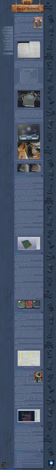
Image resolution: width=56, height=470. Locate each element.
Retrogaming (7, 41)
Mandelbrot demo (18, 375)
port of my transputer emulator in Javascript (26, 463)
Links (6, 46)
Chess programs (7, 33)
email (24, 440)
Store (6, 38)
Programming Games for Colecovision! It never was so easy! (11, 469)
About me (7, 49)
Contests (6, 35)
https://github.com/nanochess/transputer (23, 429)
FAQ (7, 43)
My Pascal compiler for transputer (29, 456)
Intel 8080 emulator (7, 30)
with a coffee (36, 449)
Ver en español (7, 53)
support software (24, 443)
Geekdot (34, 38)
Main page (7, 27)
